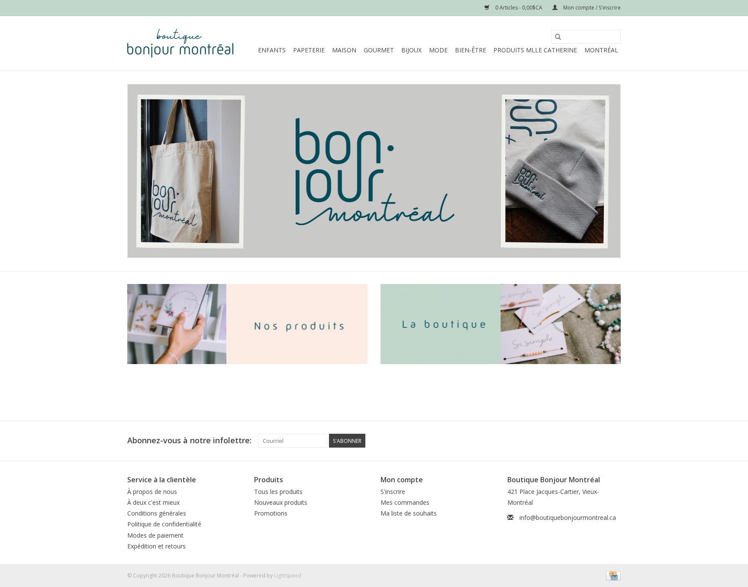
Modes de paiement (155, 535)
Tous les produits (278, 491)
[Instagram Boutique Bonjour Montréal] (614, 441)
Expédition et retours (156, 546)
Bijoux (411, 50)
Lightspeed (287, 575)
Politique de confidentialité (164, 524)
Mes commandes (404, 502)
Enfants (272, 50)
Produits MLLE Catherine (535, 50)
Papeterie (309, 50)
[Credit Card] (612, 575)
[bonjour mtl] (374, 171)
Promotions (270, 513)
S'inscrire (392, 491)
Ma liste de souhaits (408, 513)
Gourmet (379, 50)
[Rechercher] (557, 37)
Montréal (601, 50)
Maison (344, 50)
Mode (438, 50)
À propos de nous (152, 491)
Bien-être (470, 50)
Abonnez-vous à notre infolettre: (189, 440)
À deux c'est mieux (153, 502)
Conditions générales (156, 513)
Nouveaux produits (280, 502)
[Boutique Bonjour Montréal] (180, 43)
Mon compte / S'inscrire (591, 7)
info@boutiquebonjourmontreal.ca (567, 517)
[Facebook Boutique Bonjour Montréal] (598, 441)
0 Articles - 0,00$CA (519, 7)
